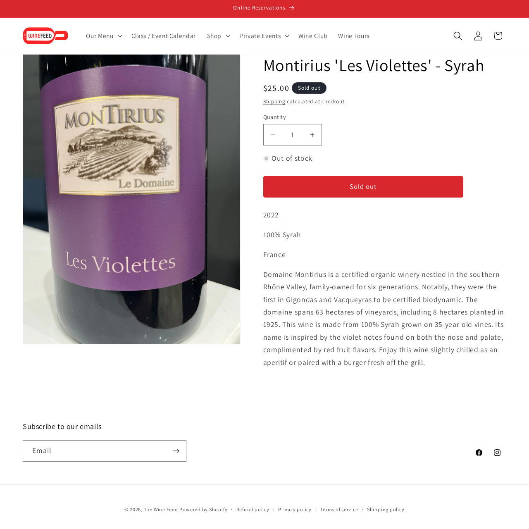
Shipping (274, 101)
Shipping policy (386, 509)
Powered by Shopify (203, 509)
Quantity (274, 117)
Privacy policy (295, 509)
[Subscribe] (176, 451)
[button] (103, 35)
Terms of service (339, 509)
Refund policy (252, 509)
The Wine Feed (161, 509)
